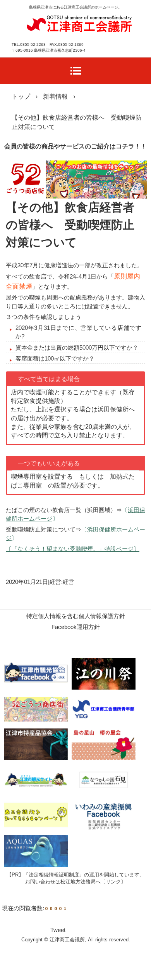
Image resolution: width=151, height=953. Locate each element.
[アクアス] (36, 850)
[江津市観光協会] (36, 673)
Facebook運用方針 (75, 627)
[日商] (36, 815)
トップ (21, 96)
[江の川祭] (104, 673)
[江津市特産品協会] (36, 744)
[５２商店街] (36, 709)
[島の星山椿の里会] (104, 744)
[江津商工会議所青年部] (104, 709)
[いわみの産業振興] (104, 815)
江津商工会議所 (79, 22)
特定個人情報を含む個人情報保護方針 (75, 616)
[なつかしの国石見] (104, 780)
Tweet (57, 930)
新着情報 (55, 96)
